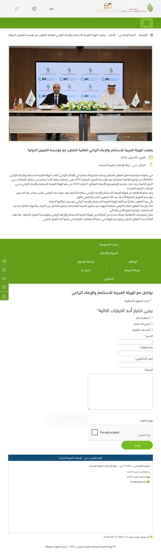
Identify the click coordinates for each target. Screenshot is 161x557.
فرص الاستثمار (141, 323)
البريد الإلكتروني (143, 358)
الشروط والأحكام (109, 253)
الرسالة (148, 369)
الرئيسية (143, 34)
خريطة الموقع (132, 270)
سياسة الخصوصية (109, 244)
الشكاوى (109, 278)
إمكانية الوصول (85, 261)
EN (51, 9)
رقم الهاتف (146, 347)
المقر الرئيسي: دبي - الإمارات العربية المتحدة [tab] (80, 457)
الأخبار (112, 34)
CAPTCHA (146, 420)
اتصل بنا (85, 270)
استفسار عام (142, 317)
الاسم (149, 335)
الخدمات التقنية (140, 329)
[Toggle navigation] (147, 23)
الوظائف (132, 261)
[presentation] (121, 433)
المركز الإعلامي (127, 34)
